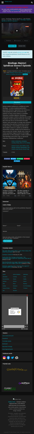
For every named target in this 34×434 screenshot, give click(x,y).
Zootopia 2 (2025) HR (7, 254)
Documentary (6, 279)
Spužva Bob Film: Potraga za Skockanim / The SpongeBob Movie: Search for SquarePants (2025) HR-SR (16, 258)
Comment (6, 211)
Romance (15, 286)
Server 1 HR (12, 46)
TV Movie (25, 288)
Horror (24, 281)
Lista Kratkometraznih (7, 335)
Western (15, 290)
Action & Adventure (16, 141)
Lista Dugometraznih (7, 349)
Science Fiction (6, 288)
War (4, 290)
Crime (24, 276)
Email (19, 225)
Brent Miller (23, 146)
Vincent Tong (26, 149)
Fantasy (4, 281)
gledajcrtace (15, 10)
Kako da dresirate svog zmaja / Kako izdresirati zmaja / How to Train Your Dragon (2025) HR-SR (16, 263)
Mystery (25, 283)
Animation (24, 141)
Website (5, 231)
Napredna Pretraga (7, 346)
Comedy (13, 143)
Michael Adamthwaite (21, 147)
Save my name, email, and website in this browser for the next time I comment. (16, 237)
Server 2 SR (22, 46)
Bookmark (5, 344)
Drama (14, 279)
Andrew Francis (15, 146)
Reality (4, 286)
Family (17, 143)
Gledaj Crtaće (8, 1)
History (14, 281)
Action (4, 274)
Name (5, 225)
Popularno (5, 338)
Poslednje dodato (6, 341)
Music (14, 283)
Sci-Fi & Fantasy (26, 143)
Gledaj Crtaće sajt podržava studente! (17, 7)
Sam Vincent (19, 149)
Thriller (14, 288)
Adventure (25, 274)
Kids (21, 143)
